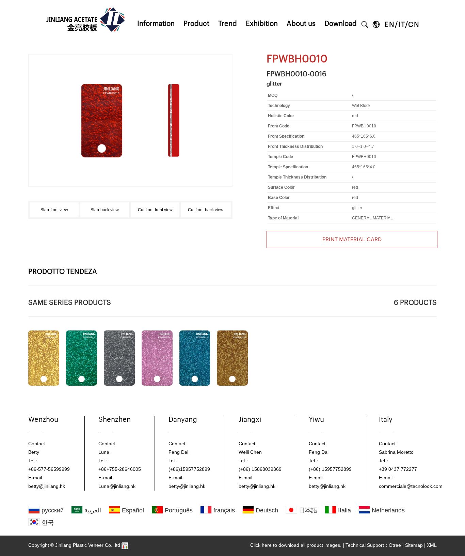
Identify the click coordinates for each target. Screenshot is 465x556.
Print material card (352, 239)
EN (389, 24)
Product (196, 23)
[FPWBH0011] (43, 358)
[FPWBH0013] (119, 358)
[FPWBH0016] (232, 358)
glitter (274, 84)
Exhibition (262, 23)
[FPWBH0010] (130, 77)
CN (414, 24)
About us (301, 23)
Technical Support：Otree (373, 545)
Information (156, 23)
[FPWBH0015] (194, 358)
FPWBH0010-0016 (296, 74)
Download (340, 23)
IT (401, 24)
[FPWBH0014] (157, 358)
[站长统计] (125, 545)
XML (432, 545)
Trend (227, 23)
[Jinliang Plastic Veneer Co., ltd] (86, 2)
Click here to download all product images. (295, 545)
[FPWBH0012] (81, 358)
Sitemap (414, 545)
